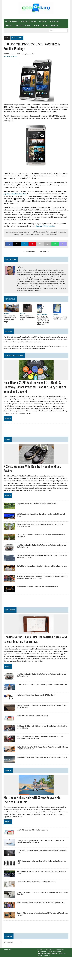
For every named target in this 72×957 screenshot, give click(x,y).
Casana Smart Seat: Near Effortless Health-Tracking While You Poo (36, 882)
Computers (8, 25)
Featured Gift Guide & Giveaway (14, 355)
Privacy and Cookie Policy (55, 951)
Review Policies (60, 950)
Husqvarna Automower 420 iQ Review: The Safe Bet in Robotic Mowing (37, 503)
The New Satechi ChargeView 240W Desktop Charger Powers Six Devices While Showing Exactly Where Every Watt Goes (42, 748)
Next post (43, 251)
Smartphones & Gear (11, 21)
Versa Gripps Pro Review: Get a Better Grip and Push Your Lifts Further (37, 587)
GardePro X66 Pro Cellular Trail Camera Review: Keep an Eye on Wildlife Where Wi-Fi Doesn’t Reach (41, 536)
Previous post (30, 251)
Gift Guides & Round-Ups (50, 25)
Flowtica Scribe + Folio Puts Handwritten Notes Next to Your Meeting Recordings (35, 639)
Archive (40, 955)
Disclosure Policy (42, 951)
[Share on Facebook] (9, 244)
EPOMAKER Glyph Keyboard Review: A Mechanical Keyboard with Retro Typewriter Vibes (42, 566)
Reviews (6, 313)
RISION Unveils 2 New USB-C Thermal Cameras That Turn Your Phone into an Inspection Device (42, 852)
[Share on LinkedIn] (24, 244)
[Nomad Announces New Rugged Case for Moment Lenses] (27, 311)
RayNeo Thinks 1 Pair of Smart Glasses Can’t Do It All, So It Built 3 (36, 695)
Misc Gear (28, 25)
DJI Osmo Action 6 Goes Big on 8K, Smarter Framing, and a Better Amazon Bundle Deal (42, 684)
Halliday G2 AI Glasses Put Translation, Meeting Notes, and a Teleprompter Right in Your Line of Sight (42, 893)
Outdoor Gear (54, 21)
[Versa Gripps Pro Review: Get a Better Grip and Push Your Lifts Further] (9, 591)
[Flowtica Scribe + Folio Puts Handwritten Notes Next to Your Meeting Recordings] (36, 633)
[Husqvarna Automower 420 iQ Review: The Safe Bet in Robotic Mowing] (9, 508)
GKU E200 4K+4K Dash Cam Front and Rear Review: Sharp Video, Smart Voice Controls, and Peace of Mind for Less (42, 556)
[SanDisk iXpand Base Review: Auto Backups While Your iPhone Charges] (11, 311)
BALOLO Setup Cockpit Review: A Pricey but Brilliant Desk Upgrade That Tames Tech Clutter (41, 515)
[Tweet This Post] (17, 244)
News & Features (42, 314)
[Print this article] (47, 244)
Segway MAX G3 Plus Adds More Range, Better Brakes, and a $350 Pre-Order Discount (42, 757)
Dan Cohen (14, 56)
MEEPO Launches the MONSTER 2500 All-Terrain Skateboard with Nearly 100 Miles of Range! (41, 872)
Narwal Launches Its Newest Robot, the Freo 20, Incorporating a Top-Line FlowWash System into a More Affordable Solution (40, 841)
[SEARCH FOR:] (58, 30)
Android (13, 54)
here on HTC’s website (45, 226)
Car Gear (33, 21)
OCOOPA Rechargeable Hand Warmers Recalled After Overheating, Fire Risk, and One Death (41, 862)
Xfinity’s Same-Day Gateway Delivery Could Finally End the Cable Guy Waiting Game (40, 902)
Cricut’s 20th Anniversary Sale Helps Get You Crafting (32, 716)
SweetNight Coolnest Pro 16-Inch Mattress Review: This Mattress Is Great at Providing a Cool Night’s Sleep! (42, 706)
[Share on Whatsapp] (55, 244)
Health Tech (43, 21)
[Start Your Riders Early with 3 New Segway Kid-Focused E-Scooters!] (36, 793)
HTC (18, 54)
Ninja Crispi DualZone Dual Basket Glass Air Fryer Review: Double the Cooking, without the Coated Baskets (41, 546)
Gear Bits (8, 770)
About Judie (39, 950)
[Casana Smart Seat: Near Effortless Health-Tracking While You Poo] (9, 886)
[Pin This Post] (32, 244)
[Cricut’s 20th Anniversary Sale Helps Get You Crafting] (9, 720)
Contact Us (47, 955)
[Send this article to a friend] (40, 244)
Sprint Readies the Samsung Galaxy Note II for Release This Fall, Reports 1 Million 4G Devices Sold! (43, 321)
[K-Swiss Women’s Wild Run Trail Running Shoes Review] (36, 462)
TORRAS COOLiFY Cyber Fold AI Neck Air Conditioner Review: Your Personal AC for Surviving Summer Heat (40, 525)
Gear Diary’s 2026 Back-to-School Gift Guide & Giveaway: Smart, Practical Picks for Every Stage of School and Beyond (35, 387)
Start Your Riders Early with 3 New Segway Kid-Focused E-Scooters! (32, 799)
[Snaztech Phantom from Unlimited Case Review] (57, 312)
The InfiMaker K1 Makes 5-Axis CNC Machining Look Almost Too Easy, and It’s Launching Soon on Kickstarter (42, 727)
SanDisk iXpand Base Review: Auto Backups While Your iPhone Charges (10, 319)
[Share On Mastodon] (62, 244)
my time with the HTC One (15, 194)
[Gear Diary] (36, 8)
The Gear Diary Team (49, 950)
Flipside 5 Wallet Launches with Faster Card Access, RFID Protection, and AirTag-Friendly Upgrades (42, 914)
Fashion (36, 25)
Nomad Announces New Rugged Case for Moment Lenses (27, 318)
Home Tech (24, 21)
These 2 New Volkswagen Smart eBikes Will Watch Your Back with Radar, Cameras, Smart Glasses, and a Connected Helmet (40, 737)
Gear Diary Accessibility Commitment (47, 953)
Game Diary (18, 25)
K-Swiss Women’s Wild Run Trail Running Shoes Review (32, 468)
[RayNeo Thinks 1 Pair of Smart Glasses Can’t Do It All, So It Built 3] (9, 699)
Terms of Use (62, 953)
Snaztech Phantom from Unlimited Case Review (60, 318)
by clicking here (40, 349)
